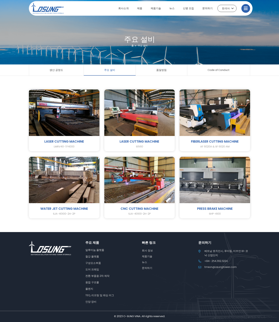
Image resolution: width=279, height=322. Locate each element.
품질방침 (161, 70)
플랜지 (89, 289)
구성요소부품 (93, 263)
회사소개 (123, 8)
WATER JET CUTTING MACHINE (64, 208)
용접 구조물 (92, 282)
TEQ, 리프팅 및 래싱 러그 (99, 295)
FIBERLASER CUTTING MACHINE (215, 141)
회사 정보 (147, 250)
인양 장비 (90, 302)
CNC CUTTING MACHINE (139, 208)
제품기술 (156, 8)
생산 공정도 (56, 70)
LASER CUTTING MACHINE (64, 141)
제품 (139, 8)
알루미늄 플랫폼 (94, 250)
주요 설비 (109, 70)
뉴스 (172, 8)
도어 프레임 (92, 269)
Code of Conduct (218, 70)
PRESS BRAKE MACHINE (215, 208)
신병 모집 (188, 8)
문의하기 (207, 8)
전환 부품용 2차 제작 (97, 276)
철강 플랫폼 (92, 256)
